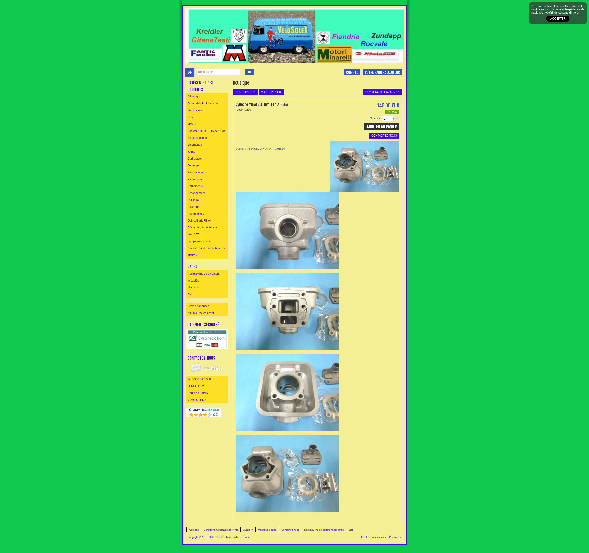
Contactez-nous (290, 529)
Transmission (196, 110)
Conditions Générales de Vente (221, 529)
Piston (191, 117)
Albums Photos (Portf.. (201, 313)
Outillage (193, 200)
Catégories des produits (200, 86)
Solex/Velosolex (198, 138)
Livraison (193, 287)
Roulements (195, 186)
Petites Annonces (198, 306)
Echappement (196, 193)
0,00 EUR (393, 72)
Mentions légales (267, 529)
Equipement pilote (199, 241)
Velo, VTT (193, 234)
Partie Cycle (195, 179)
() (215, 414)
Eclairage (193, 206)
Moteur (192, 124)
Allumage (193, 96)
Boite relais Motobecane (203, 103)
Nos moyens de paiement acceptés (203, 277)
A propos (194, 529)
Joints (191, 151)
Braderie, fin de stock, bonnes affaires (206, 252)
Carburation (195, 158)
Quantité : (376, 118)
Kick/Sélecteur (196, 172)
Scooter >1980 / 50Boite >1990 (207, 131)
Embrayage (195, 144)
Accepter (558, 18)
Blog (190, 294)
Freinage (193, 165)
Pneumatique (196, 213)
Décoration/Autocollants (202, 227)
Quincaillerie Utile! (199, 220)
